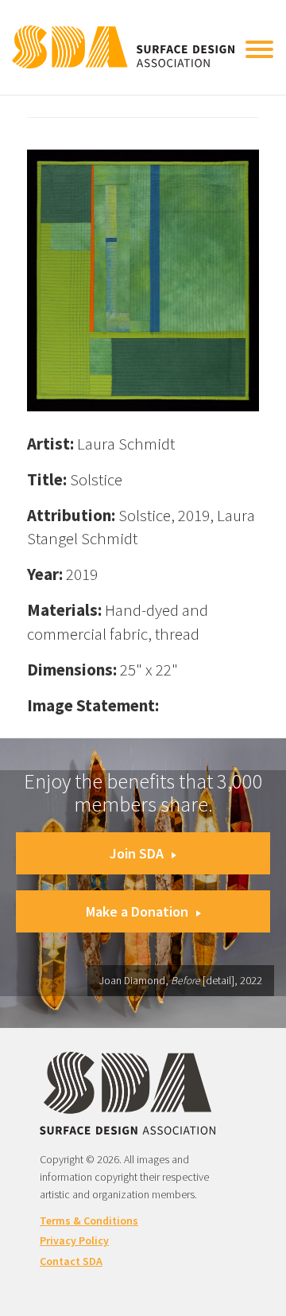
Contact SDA (71, 1261)
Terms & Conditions (89, 1220)
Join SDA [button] (137, 853)
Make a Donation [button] (137, 911)
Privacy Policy (74, 1240)
